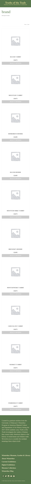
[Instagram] (8, 476)
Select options (15, 63)
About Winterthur (8, 458)
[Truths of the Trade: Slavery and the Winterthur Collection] (15, 3)
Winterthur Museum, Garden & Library (16, 455)
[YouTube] (11, 476)
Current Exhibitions (9, 462)
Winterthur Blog (7, 471)
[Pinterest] (14, 476)
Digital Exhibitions (8, 465)
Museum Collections (9, 468)
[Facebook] (3, 476)
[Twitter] (6, 476)
